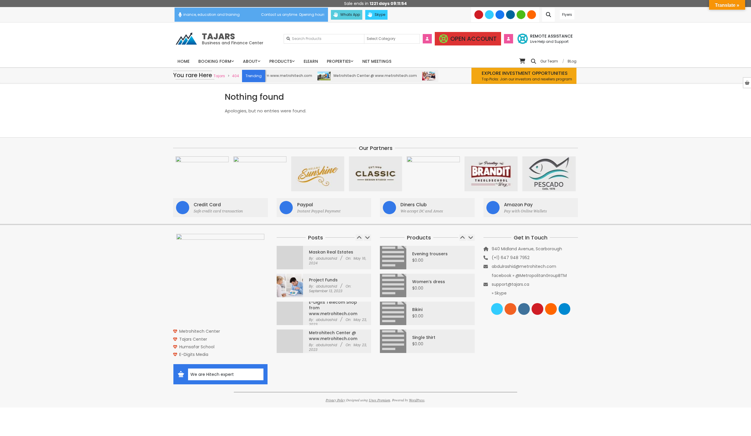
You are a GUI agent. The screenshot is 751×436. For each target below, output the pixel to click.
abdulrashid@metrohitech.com (524, 266)
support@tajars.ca (510, 284)
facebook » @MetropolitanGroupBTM (529, 275)
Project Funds (323, 280)
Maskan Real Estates (331, 252)
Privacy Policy (335, 400)
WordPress (416, 400)
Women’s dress (428, 282)
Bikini (417, 309)
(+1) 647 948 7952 (511, 258)
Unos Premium (379, 400)
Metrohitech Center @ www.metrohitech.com (364, 75)
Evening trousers (430, 254)
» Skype (499, 293)
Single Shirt (423, 337)
